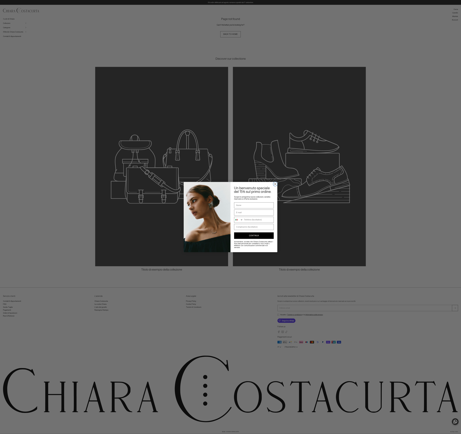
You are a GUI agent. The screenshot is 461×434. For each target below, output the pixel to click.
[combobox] (238, 220)
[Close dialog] (275, 184)
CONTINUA (254, 236)
